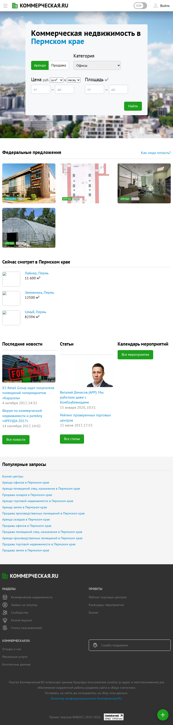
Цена (49, 80)
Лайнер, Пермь (36, 273)
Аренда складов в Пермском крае (26, 519)
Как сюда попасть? (156, 152)
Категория (83, 56)
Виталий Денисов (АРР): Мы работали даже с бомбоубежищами (82, 397)
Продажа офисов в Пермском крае (26, 526)
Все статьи (72, 438)
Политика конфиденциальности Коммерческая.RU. (86, 698)
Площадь (97, 79)
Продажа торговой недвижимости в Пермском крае (38, 544)
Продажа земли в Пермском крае (25, 550)
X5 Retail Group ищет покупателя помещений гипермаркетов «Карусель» (28, 392)
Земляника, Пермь (39, 292)
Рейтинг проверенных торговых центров (85, 417)
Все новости (15, 439)
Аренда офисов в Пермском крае (25, 482)
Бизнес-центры (12, 476)
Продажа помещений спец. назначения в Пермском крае (42, 532)
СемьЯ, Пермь (35, 312)
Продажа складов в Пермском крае (27, 495)
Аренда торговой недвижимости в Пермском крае (37, 501)
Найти (133, 106)
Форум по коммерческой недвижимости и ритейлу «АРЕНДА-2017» (22, 415)
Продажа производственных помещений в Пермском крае (43, 513)
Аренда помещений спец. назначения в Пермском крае (41, 488)
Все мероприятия (135, 354)
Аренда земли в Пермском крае (24, 507)
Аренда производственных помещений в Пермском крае (42, 538)
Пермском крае (57, 41)
